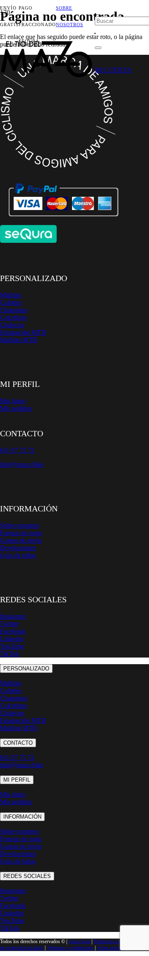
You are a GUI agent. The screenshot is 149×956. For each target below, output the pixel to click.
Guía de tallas (18, 555)
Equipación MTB (23, 332)
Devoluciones (18, 547)
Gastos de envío (21, 540)
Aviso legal (79, 941)
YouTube (12, 646)
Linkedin (12, 638)
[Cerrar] (98, 47)
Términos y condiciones (70, 948)
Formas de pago (21, 532)
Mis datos (12, 400)
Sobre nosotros (19, 525)
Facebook (13, 631)
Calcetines (13, 317)
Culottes (11, 302)
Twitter (9, 623)
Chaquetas (13, 309)
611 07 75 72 (17, 757)
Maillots (10, 294)
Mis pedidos (16, 408)
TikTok (9, 653)
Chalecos (12, 324)
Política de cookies (112, 941)
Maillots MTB (18, 339)
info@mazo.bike (21, 464)
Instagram (13, 616)
